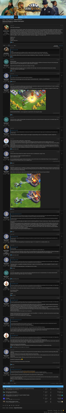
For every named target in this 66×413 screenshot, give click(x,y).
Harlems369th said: (14, 259)
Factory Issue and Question (11, 391)
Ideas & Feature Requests (16, 399)
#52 (58, 245)
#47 (58, 138)
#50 (58, 211)
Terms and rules (50, 410)
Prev (4, 45)
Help (59, 410)
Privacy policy (55, 410)
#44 (58, 84)
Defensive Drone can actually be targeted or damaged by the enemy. (20, 388)
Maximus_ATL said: (14, 75)
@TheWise (18, 111)
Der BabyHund (8, 402)
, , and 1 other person (20, 347)
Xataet (7, 392)
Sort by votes (61, 45)
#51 (58, 234)
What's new (21, 17)
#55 (58, 281)
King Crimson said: (14, 49)
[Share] (60, 25)
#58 (58, 333)
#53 (58, 257)
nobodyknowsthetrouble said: (15, 213)
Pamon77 (7, 399)
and (15, 278)
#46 (58, 128)
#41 (58, 47)
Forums (16, 17)
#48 (58, 151)
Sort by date (56, 45)
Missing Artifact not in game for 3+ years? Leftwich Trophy (17, 395)
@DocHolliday (42, 167)
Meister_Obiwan (5, 22)
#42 (58, 59)
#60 (58, 367)
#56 (58, 298)
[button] (23, 17)
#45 (58, 117)
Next (14, 45)
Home (61, 410)
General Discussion (17, 402)
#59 (58, 349)
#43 (58, 73)
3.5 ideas (7, 398)
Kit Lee (60, 395)
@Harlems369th (13, 61)
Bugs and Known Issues (15, 389)
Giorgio (7, 389)
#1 (62, 25)
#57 (58, 317)
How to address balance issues (12, 401)
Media (26, 17)
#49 (58, 165)
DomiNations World (6, 17)
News (12, 17)
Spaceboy (59, 402)
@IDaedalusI (23, 344)
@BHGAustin (12, 344)
